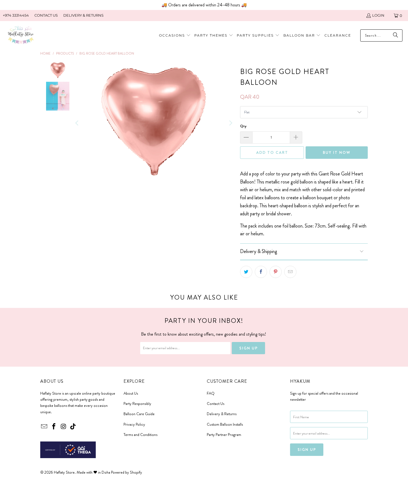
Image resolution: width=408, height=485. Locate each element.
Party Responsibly (137, 403)
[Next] (230, 123)
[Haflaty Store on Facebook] (54, 426)
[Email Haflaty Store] (44, 426)
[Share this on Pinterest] (276, 272)
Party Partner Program (224, 434)
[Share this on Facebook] (261, 272)
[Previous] (77, 123)
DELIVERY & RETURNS (83, 15)
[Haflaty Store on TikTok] (73, 426)
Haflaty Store (64, 472)
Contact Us (215, 403)
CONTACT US (46, 15)
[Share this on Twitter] (246, 272)
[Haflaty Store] (21, 35)
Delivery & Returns (221, 414)
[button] (213, 36)
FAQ (211, 393)
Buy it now (337, 152)
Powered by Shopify (126, 472)
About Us (131, 393)
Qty (243, 126)
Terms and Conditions (140, 434)
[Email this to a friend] (290, 272)
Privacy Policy (134, 424)
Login (378, 15)
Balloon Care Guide (139, 414)
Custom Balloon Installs (225, 424)
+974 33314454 (16, 15)
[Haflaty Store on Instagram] (63, 426)
